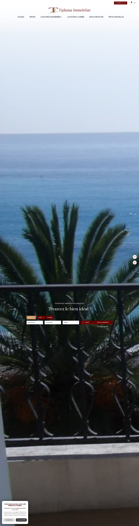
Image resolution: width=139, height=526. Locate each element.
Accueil (21, 17)
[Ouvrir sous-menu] (62, 17)
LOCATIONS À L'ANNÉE (75, 17)
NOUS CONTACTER (96, 17)
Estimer (50, 317)
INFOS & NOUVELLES (116, 17)
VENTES (32, 17)
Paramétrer (8, 520)
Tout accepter (21, 520)
